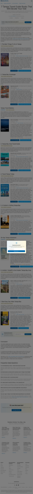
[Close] (25, 241)
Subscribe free (16, 251)
